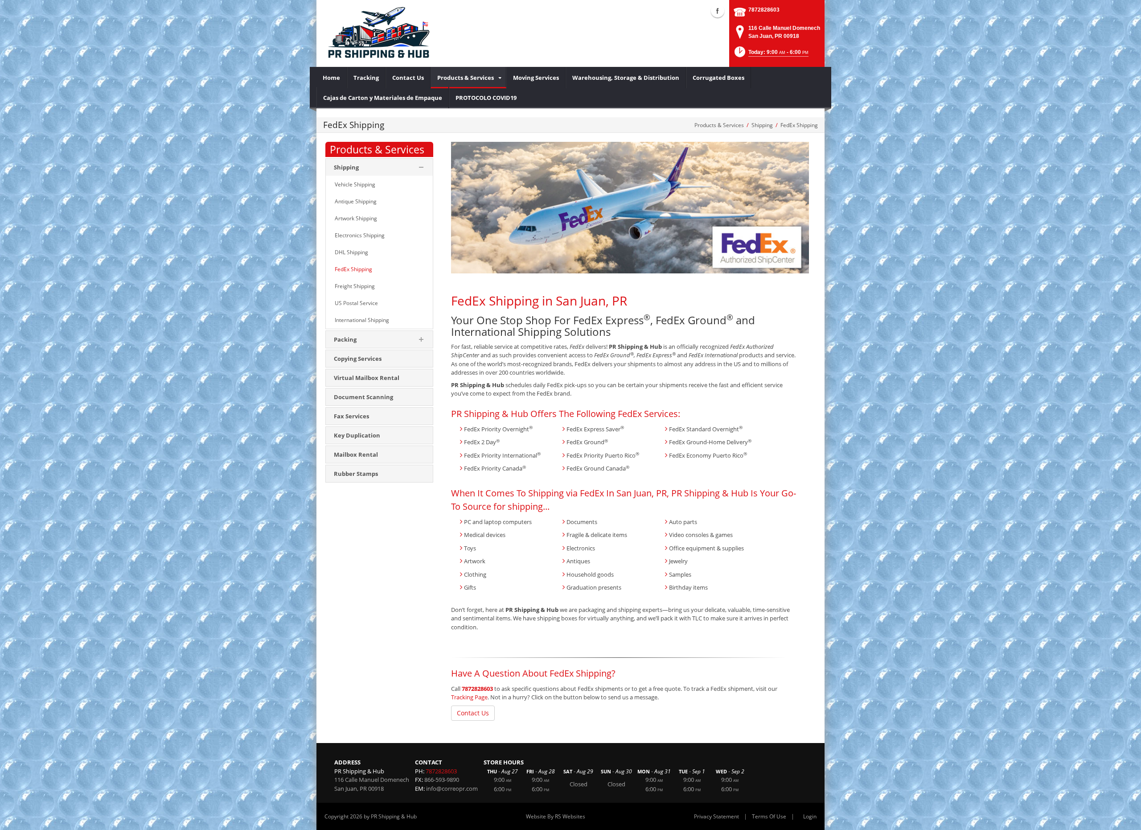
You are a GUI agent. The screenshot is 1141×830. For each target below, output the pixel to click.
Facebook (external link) (717, 10)
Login (810, 816)
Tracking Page (469, 697)
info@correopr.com (452, 789)
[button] (771, 54)
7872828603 (764, 10)
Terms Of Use (769, 816)
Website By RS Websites (555, 816)
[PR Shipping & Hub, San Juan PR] (377, 33)
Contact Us (473, 713)
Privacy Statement (716, 816)
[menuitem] (331, 77)
